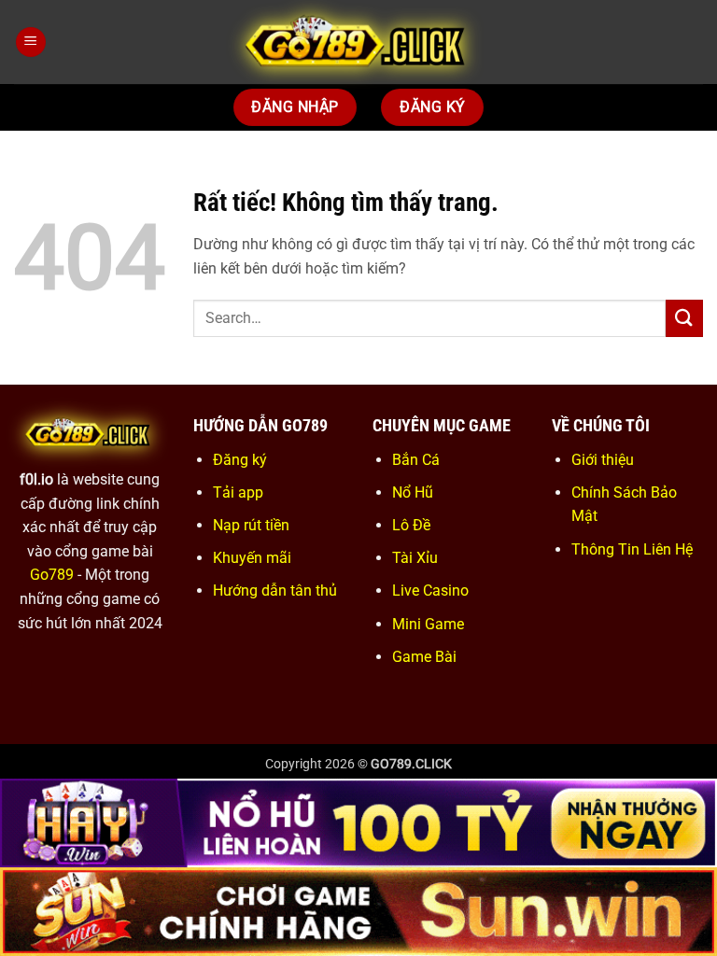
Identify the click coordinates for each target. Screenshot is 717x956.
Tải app (238, 492)
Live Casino (430, 590)
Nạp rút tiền (251, 525)
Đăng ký (240, 460)
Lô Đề (411, 525)
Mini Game (428, 624)
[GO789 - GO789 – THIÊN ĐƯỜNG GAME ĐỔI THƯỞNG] (358, 42)
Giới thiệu (602, 460)
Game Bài (424, 657)
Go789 (52, 574)
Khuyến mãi (252, 558)
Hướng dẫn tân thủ (275, 590)
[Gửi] (684, 318)
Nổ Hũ (412, 492)
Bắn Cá (416, 460)
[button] (31, 42)
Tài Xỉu (415, 558)
